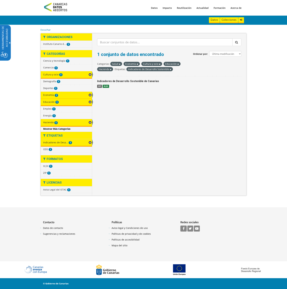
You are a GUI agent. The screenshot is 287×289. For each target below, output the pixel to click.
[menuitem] (154, 8)
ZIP (99, 86)
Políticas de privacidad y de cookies (131, 233)
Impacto (167, 7)
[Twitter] (190, 229)
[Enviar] (236, 42)
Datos (154, 7)
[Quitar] (119, 64)
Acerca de (236, 7)
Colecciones (229, 20)
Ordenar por (200, 53)
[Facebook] (183, 229)
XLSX (106, 86)
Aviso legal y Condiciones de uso (130, 228)
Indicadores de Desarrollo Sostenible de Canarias (128, 81)
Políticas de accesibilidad (126, 239)
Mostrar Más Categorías (56, 128)
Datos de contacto (53, 228)
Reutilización (184, 7)
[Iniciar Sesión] (241, 19)
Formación (220, 7)
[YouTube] (197, 229)
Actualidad (202, 7)
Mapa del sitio (119, 245)
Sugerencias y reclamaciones (59, 233)
